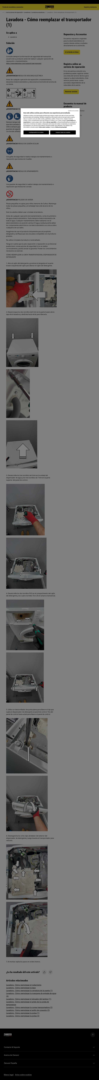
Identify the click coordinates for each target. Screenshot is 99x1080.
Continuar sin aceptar (73, 110)
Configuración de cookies (36, 132)
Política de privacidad (61, 127)
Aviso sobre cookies (44, 127)
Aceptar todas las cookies (63, 132)
